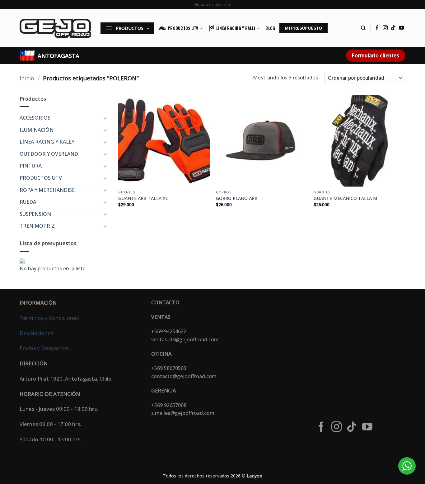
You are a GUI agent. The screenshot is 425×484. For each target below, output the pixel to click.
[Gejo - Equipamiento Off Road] (55, 28)
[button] (127, 28)
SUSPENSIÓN (35, 214)
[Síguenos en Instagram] (385, 28)
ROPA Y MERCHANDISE (47, 190)
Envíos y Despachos (44, 348)
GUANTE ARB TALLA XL (143, 198)
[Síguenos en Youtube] (401, 28)
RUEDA (28, 201)
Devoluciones (36, 333)
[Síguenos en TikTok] (393, 28)
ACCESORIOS (35, 117)
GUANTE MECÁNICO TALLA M (345, 198)
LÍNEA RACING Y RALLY (235, 28)
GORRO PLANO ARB (237, 198)
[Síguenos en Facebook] (377, 28)
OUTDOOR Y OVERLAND (49, 153)
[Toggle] (105, 118)
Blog (270, 28)
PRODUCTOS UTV (183, 28)
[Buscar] (363, 28)
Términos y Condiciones (49, 317)
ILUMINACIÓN (37, 129)
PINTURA (31, 165)
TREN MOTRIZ (37, 225)
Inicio (27, 78)
